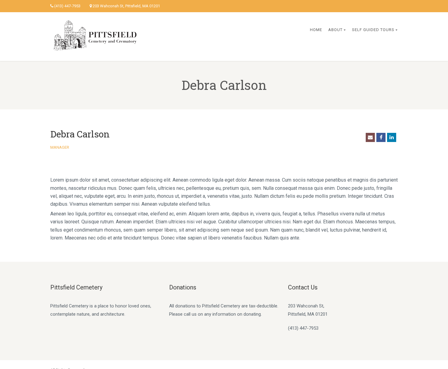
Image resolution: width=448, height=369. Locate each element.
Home (316, 29)
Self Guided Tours (373, 29)
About (335, 29)
